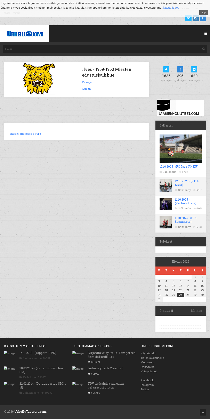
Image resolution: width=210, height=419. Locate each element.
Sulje (203, 12)
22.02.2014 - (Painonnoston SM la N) (42, 385)
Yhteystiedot (149, 371)
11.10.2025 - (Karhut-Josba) (185, 201)
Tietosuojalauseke (152, 357)
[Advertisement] (78, 112)
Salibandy (184, 190)
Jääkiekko (30, 358)
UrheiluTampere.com (30, 411)
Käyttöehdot (148, 353)
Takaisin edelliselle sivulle (24, 133)
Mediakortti (148, 362)
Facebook (147, 380)
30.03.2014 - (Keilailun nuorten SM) (41, 370)
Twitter (145, 389)
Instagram (147, 384)
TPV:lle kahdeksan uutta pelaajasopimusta (106, 385)
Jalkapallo (169, 172)
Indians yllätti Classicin (105, 368)
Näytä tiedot (171, 7)
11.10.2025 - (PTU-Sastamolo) (187, 220)
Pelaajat (87, 82)
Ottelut (86, 88)
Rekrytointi (147, 366)
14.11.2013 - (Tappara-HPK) (37, 353)
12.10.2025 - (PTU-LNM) (187, 183)
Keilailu (27, 377)
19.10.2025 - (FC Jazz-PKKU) (179, 166)
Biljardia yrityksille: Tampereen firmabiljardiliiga (112, 354)
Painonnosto (31, 392)
